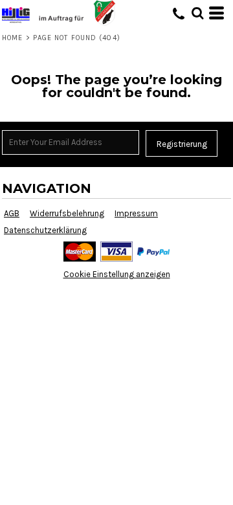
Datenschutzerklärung (45, 230)
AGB (11, 213)
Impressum (136, 213)
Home (12, 38)
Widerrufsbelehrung (67, 213)
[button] (197, 12)
